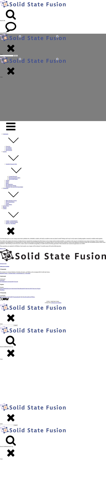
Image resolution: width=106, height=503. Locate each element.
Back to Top (3, 248)
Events (7, 203)
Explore (4, 151)
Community (5, 188)
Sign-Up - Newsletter (11, 223)
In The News (6, 205)
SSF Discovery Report (11, 185)
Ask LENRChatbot (13, 179)
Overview (8, 146)
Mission (4, 207)
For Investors (9, 149)
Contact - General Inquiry (11, 220)
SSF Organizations (10, 202)
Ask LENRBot (3, 288)
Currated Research (13, 176)
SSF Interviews (9, 184)
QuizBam (2, 289)
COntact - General (8, 273)
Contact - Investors (16, 273)
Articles (7, 180)
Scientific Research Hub (11, 164)
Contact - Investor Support (12, 222)
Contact (4, 208)
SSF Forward (9, 150)
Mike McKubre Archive (11, 200)
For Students (9, 147)
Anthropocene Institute (56, 302)
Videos (7, 181)
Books (7, 183)
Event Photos (9, 204)
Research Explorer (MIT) (14, 177)
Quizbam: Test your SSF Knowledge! (14, 186)
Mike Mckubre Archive (5, 297)
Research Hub (10, 288)
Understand (5, 134)
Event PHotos (31, 297)
